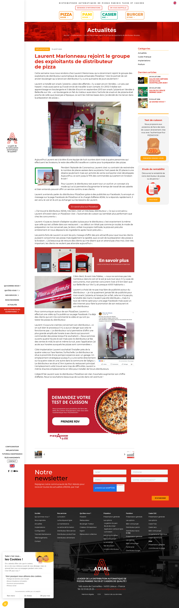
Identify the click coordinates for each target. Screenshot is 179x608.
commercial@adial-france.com (111, 589)
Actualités (12, 305)
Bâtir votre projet (110, 539)
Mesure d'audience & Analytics (17, 581)
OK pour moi (45, 596)
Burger (135, 15)
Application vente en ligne (113, 529)
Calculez (153, 200)
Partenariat (130, 547)
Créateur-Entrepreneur (88, 527)
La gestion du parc (111, 523)
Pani (87, 15)
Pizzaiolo (83, 517)
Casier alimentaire (155, 538)
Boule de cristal (109, 526)
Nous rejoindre (12, 300)
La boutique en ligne (64, 520)
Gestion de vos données (113, 594)
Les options (108, 520)
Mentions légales (88, 594)
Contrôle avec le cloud (157, 548)
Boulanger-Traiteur (87, 524)
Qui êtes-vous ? (11, 290)
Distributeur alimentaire (66, 538)
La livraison (108, 532)
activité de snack (106, 92)
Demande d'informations (88, 8)
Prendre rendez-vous (153, 158)
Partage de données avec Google (18, 579)
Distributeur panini (133, 527)
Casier (109, 15)
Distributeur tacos (132, 531)
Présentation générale (112, 517)
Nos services (11, 295)
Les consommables (111, 535)
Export (82, 531)
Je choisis (28, 596)
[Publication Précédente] (41, 454)
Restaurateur (84, 520)
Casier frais (153, 524)
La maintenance (63, 524)
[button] (5, 604)
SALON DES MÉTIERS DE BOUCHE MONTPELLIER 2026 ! (158, 81)
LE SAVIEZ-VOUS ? (157, 102)
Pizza (66, 15)
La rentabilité (108, 542)
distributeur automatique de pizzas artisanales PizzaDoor (77, 76)
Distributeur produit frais (66, 534)
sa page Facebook (79, 314)
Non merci (11, 596)
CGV (99, 594)
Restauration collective (88, 534)
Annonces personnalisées (15, 583)
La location (61, 517)
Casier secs (153, 527)
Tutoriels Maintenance (12, 454)
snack (59, 84)
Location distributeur (111, 549)
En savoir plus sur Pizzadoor (84, 207)
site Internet (79, 303)
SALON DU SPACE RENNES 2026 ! (157, 91)
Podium (141, 64)
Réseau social (11, 586)
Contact (12, 461)
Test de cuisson (109, 546)
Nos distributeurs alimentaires (12, 311)
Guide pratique (144, 57)
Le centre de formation (65, 527)
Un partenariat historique (158, 534)
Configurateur (12, 447)
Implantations (12, 450)
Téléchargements (12, 458)
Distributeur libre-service (66, 531)
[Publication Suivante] (128, 454)
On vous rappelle (118, 8)
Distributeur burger (133, 550)
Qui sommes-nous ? (12, 286)
